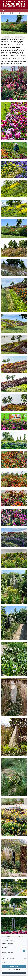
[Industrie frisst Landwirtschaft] (14, 365)
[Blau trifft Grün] (14, 441)
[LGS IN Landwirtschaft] (14, 295)
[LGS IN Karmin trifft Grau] (14, 84)
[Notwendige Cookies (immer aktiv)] (24, 951)
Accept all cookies (14, 966)
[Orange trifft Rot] (14, 460)
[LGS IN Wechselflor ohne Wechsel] (14, 190)
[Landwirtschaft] (14, 403)
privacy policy (4, 947)
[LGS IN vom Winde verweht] (14, 170)
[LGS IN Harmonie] (14, 538)
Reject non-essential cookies (14, 969)
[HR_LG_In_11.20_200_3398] (14, 697)
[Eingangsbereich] (14, 422)
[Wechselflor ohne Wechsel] (14, 249)
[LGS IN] (14, 151)
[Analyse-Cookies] (24, 958)
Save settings (14, 972)
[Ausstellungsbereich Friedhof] (14, 907)
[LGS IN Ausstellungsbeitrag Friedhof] (14, 587)
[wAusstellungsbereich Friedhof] (14, 888)
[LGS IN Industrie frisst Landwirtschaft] (14, 324)
